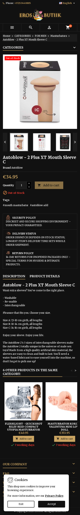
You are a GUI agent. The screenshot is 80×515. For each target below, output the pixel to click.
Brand (7, 167)
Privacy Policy (54, 495)
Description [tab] (14, 276)
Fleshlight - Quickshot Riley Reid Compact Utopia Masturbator (23, 426)
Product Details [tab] (45, 276)
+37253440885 (22, 3)
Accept (51, 504)
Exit (21, 504)
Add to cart (48, 185)
